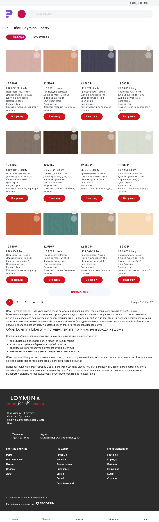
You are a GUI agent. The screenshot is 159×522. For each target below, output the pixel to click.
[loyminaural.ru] (9, 14)
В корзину (17, 116)
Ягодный (62, 454)
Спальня (112, 478)
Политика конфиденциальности (26, 419)
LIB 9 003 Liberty (52, 251)
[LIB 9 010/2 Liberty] (23, 142)
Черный (61, 459)
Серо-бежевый (65, 483)
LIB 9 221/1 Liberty (16, 88)
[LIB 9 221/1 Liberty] (23, 61)
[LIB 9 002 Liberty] (135, 224)
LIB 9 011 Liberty (127, 88)
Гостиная (112, 454)
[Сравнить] (37, 55)
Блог (10, 423)
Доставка (24, 416)
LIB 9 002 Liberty (127, 251)
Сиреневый (63, 469)
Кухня (110, 473)
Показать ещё (79, 291)
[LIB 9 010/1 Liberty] (60, 142)
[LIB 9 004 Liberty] (23, 224)
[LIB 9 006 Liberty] (135, 142)
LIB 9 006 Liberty (127, 169)
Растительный (14, 459)
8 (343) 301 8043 (20, 437)
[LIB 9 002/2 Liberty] (98, 224)
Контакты (30, 413)
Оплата (11, 416)
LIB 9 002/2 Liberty (91, 251)
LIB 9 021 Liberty (90, 88)
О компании (14, 413)
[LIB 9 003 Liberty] (60, 224)
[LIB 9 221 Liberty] (60, 61)
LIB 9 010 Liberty (90, 169)
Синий (60, 473)
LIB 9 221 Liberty (52, 88)
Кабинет (112, 464)
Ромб (9, 454)
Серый (60, 478)
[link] (8, 28)
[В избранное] (37, 48)
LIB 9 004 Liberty (15, 251)
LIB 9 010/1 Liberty (53, 169)
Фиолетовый (64, 464)
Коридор (112, 459)
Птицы (10, 464)
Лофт (9, 473)
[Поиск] (31, 14)
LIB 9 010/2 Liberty (16, 169)
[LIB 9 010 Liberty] (98, 142)
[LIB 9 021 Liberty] (98, 61)
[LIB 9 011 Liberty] (135, 61)
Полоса (10, 469)
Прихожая (113, 469)
